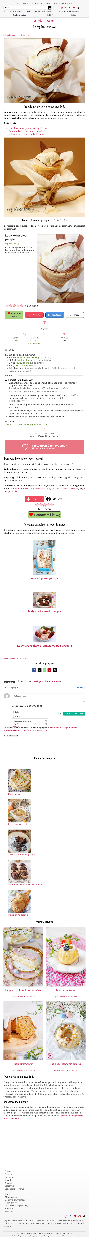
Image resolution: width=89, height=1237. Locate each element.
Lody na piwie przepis (44, 578)
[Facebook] (34, 670)
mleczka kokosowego (29, 357)
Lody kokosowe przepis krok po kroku (28, 128)
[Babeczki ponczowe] (66, 928)
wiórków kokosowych (26, 365)
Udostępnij (56, 315)
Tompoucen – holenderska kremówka (23, 990)
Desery (41, 3)
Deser (15, 340)
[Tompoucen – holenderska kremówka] (23, 928)
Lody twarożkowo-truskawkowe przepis (44, 645)
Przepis (36, 499)
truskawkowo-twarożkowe (65, 488)
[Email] (54, 670)
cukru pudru (23, 363)
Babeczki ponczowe (65, 990)
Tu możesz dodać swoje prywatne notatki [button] (26, 424)
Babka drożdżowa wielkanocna (65, 1063)
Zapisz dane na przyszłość (23, 721)
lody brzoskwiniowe (40, 488)
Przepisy (33, 3)
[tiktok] (78, 8)
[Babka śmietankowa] (23, 1002)
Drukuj (76, 315)
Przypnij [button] (36, 315)
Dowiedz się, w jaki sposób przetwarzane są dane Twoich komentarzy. (41, 729)
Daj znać (34, 448)
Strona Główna (22, 3)
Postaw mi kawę (16, 314)
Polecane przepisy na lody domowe (26, 134)
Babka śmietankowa (23, 1063)
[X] (39, 670)
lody (67, 485)
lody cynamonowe (19, 488)
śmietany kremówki (26, 360)
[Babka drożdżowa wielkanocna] (66, 1002)
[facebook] (66, 8)
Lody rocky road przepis (44, 611)
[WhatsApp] (44, 670)
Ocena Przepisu (20, 706)
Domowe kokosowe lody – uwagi (25, 131)
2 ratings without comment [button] (46, 681)
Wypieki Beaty (44, 21)
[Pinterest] (49, 670)
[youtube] (74, 8)
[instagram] (62, 8)
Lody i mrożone (52, 3)
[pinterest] (70, 8)
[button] (7, 306)
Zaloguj (82, 688)
